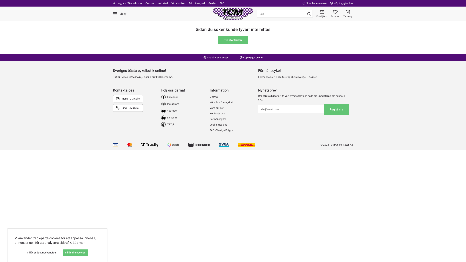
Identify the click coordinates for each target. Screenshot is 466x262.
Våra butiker (178, 3)
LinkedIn (172, 117)
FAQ (222, 3)
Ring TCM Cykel (130, 107)
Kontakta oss (217, 113)
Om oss (149, 3)
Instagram (173, 103)
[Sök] (309, 13)
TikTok (170, 124)
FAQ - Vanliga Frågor (221, 130)
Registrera (336, 109)
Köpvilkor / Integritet (221, 102)
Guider (212, 3)
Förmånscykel (197, 3)
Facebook (172, 97)
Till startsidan (233, 40)
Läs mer (79, 243)
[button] (347, 14)
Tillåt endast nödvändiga (41, 252)
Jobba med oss (218, 124)
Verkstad (163, 3)
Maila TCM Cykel (131, 98)
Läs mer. (312, 77)
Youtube (172, 110)
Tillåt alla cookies (75, 252)
